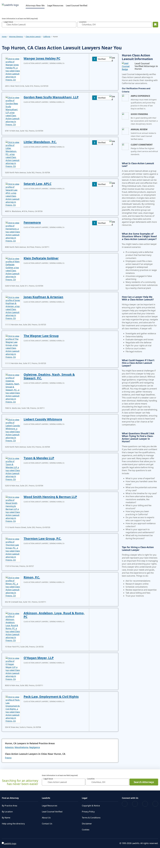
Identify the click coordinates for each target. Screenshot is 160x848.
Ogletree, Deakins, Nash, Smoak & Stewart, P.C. (49, 376)
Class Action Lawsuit (33, 36)
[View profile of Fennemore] (13, 231)
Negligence (34, 747)
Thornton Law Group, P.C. (42, 538)
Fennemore (32, 222)
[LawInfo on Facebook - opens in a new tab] (125, 804)
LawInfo (46, 798)
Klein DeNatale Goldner (41, 258)
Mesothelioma (21, 747)
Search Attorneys (144, 782)
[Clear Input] (73, 24)
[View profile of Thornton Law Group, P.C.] (13, 549)
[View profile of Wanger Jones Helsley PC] (13, 69)
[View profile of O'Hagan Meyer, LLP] (13, 668)
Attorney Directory (16, 36)
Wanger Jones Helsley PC (42, 58)
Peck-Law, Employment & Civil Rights (51, 696)
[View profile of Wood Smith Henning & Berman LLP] (13, 509)
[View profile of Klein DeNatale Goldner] (13, 268)
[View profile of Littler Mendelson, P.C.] (13, 154)
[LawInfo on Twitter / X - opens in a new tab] (135, 804)
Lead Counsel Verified (76, 5)
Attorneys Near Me (35, 5)
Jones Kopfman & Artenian (43, 297)
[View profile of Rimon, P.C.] (13, 586)
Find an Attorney (10, 798)
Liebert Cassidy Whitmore (43, 419)
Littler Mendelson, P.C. (40, 142)
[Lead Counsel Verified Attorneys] (127, 66)
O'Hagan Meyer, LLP (39, 658)
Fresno (8, 757)
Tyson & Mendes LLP (39, 458)
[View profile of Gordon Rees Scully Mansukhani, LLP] (13, 110)
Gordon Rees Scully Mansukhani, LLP (51, 97)
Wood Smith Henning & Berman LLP (50, 497)
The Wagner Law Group (41, 336)
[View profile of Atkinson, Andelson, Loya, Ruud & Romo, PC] (13, 626)
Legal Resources (55, 5)
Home (4, 36)
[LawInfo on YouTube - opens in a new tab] (145, 804)
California (46, 36)
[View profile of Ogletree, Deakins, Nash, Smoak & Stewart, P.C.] (13, 388)
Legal (84, 798)
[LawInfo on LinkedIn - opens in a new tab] (155, 804)
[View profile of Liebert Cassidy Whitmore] (13, 430)
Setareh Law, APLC (37, 184)
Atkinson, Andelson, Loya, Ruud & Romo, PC (54, 615)
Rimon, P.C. (32, 577)
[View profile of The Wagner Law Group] (13, 346)
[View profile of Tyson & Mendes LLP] (13, 468)
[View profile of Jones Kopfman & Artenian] (13, 307)
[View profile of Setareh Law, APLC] (13, 194)
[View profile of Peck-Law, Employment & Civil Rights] (13, 708)
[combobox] (39, 24)
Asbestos (9, 747)
